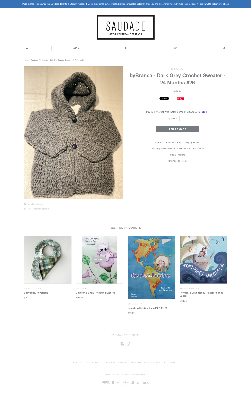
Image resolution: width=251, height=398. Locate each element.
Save (181, 99)
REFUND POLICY (171, 362)
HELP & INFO (135, 362)
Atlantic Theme (111, 374)
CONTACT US (109, 362)
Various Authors (189, 288)
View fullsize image (33, 204)
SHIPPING (122, 362)
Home (26, 60)
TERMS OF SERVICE (152, 362)
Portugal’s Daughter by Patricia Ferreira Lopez (201, 294)
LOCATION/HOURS (92, 362)
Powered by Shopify (137, 374)
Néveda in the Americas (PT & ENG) (147, 308)
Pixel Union (124, 374)
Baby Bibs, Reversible (36, 292)
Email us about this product (36, 209)
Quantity (172, 118)
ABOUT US (77, 362)
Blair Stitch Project (35, 288)
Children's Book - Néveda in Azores (95, 292)
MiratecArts (135, 303)
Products (34, 60)
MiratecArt (82, 288)
